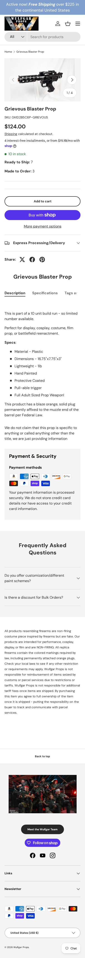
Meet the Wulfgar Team (42, 829)
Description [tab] (15, 293)
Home (8, 51)
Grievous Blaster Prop (30, 51)
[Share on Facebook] (32, 260)
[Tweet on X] (22, 260)
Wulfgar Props (21, 947)
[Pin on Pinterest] (42, 260)
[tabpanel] (42, 360)
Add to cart (42, 201)
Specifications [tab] (45, 293)
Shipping (11, 134)
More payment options (42, 226)
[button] (68, 24)
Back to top (42, 756)
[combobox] (42, 37)
